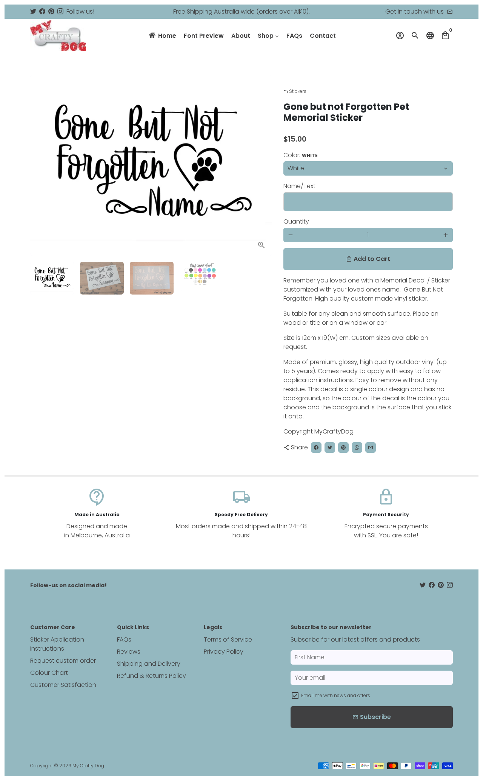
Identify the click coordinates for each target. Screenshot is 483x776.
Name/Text (299, 186)
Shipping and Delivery (148, 663)
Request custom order (63, 660)
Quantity (296, 221)
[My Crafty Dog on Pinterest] (51, 11)
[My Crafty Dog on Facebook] (42, 11)
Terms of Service (228, 639)
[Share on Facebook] (316, 447)
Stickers (294, 91)
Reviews (128, 651)
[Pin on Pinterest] (343, 447)
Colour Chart (49, 672)
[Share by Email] (370, 447)
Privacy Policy (223, 651)
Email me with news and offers (335, 695)
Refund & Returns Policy (151, 675)
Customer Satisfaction (63, 684)
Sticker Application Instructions (57, 644)
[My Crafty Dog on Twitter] (33, 11)
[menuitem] (162, 35)
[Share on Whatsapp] (357, 447)
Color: (300, 155)
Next (262, 165)
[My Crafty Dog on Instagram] (60, 11)
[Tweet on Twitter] (330, 447)
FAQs (124, 639)
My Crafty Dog (88, 765)
